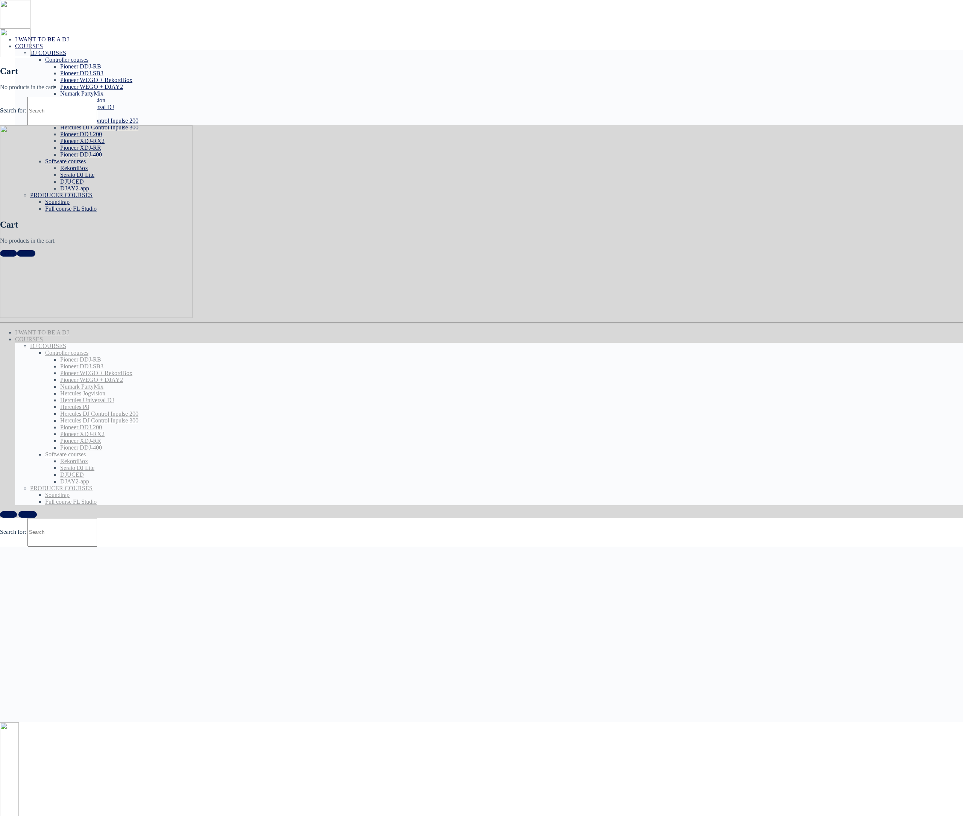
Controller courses (66, 59)
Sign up (27, 514)
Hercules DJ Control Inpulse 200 (99, 120)
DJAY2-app (74, 481)
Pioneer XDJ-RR (80, 441)
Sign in (8, 514)
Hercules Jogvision (82, 393)
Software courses (65, 454)
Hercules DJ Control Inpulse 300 (99, 420)
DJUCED (72, 474)
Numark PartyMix (81, 93)
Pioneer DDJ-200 (81, 427)
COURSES (29, 339)
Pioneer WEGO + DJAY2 (91, 87)
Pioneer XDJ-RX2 (82, 434)
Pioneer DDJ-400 (81, 447)
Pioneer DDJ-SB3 (81, 73)
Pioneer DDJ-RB (80, 66)
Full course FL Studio (71, 501)
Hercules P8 (74, 407)
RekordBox (74, 461)
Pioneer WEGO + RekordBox (96, 80)
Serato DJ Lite (77, 468)
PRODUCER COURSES (61, 488)
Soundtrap (57, 495)
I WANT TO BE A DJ (42, 39)
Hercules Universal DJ (87, 400)
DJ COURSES (48, 53)
